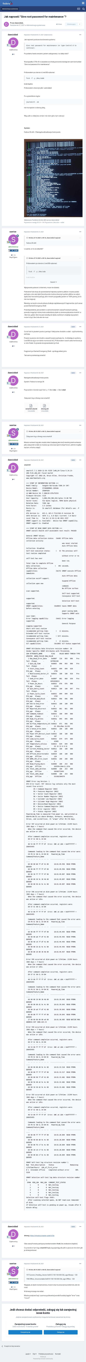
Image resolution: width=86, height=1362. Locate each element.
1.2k (14, 255)
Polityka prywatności (46, 1354)
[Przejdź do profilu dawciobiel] (6, 24)
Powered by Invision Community (43, 1359)
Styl (34, 1354)
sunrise (13, 231)
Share (59, 24)
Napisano (34, 35)
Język (27, 1354)
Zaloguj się (60, 1332)
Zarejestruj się (25, 1332)
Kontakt (58, 1354)
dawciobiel (19, 23)
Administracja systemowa (36, 25)
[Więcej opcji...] (80, 34)
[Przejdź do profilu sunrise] (13, 240)
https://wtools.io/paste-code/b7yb (42, 1236)
